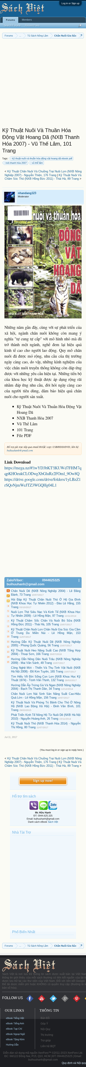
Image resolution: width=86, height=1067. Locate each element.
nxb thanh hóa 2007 (16, 163)
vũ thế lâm (37, 163)
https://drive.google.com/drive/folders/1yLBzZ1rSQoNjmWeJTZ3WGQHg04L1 (42, 482)
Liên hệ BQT (48, 1046)
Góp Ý (44, 1023)
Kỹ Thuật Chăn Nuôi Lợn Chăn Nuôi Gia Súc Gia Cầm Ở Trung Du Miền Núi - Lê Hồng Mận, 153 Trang (45, 633)
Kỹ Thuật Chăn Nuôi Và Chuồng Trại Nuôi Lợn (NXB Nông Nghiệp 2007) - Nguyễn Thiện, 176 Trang (43, 173)
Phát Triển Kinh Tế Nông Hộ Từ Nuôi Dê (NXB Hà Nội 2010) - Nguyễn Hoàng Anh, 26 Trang (45, 716)
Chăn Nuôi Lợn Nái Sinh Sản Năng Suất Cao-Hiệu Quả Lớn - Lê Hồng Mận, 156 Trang (45, 695)
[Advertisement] (43, 84)
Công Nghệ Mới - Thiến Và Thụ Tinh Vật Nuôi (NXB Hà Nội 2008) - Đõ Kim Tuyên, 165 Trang (45, 669)
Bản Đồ (45, 1018)
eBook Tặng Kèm (15, 1039)
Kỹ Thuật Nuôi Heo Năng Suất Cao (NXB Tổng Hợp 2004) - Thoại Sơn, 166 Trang (45, 652)
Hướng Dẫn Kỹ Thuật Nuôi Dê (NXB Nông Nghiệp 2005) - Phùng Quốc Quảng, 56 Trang (45, 643)
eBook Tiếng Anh (15, 1023)
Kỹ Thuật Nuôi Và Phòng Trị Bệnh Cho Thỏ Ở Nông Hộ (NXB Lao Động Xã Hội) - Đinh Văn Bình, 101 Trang (45, 706)
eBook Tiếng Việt (15, 1018)
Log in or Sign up (70, 3)
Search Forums (12, 25)
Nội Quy (45, 1029)
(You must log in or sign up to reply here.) (62, 750)
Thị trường (47, 1034)
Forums (10, 20)
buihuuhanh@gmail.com (20, 450)
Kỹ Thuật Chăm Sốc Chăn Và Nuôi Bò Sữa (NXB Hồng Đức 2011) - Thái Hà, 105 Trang (45, 622)
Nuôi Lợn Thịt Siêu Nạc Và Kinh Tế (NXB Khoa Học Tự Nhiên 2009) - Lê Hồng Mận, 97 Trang (45, 613)
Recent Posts (32, 25)
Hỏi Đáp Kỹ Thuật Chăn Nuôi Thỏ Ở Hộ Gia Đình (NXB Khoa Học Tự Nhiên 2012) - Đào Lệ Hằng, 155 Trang (45, 603)
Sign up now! (43, 781)
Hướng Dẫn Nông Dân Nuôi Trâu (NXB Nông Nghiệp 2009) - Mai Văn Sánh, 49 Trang (45, 660)
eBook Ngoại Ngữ (15, 1034)
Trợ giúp (46, 1040)
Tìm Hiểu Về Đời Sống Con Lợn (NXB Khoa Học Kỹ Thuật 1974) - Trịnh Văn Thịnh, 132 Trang (45, 678)
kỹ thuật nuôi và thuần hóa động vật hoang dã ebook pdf (42, 158)
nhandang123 (27, 193)
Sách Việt (53, 821)
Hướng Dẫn (12, 1044)
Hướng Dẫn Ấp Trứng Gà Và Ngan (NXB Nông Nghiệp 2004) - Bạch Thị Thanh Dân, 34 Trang (45, 687)
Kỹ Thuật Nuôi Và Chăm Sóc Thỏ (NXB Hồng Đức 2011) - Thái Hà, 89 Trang (43, 177)
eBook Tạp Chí (14, 1028)
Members (27, 19)
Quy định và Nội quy (74, 1063)
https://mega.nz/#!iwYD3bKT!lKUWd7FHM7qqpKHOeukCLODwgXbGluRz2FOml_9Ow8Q (42, 470)
